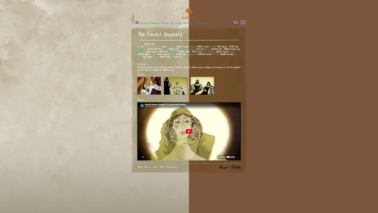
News (140, 167)
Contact (155, 167)
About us (148, 167)
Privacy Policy (171, 167)
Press (162, 167)
